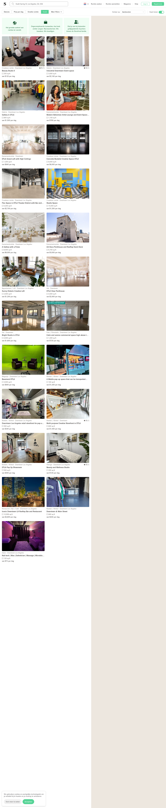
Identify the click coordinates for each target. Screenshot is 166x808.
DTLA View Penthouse (56, 291)
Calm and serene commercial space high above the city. (68, 335)
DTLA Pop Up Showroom (12, 467)
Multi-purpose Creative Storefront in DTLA (64, 423)
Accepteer (28, 802)
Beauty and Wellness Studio (58, 467)
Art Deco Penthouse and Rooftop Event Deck (65, 247)
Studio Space (52, 203)
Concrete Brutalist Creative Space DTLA (63, 159)
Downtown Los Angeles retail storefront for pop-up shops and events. (22, 423)
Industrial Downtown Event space (60, 71)
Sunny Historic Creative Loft (13, 291)
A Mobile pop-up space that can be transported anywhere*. (66, 379)
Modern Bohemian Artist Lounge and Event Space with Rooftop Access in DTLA (67, 115)
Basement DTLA (8, 379)
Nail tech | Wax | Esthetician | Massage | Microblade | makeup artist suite (23, 555)
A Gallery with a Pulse (11, 247)
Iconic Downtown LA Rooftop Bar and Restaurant (22, 511)
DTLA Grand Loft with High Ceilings (16, 159)
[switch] (161, 12)
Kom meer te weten (13, 802)
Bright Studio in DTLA (11, 335)
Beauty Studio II (8, 71)
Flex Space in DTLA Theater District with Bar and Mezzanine (22, 203)
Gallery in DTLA (8, 115)
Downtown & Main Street (57, 511)
